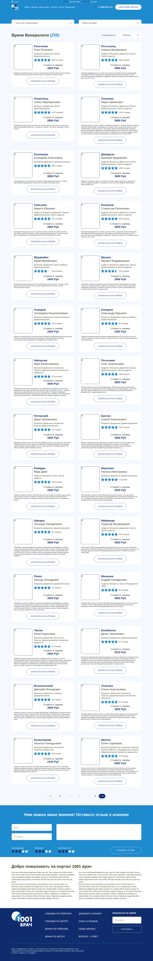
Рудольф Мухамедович (115, 522)
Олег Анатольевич (112, 362)
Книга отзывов (88, 921)
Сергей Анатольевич (114, 417)
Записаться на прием (43, 81)
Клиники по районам (58, 913)
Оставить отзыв (126, 850)
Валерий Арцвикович (114, 156)
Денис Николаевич (112, 632)
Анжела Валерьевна (113, 48)
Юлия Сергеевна (111, 741)
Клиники (34, 7)
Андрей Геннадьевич (114, 578)
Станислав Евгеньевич (115, 206)
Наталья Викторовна (114, 470)
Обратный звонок (128, 7)
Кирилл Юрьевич (44, 206)
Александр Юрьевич (114, 311)
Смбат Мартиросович (47, 100)
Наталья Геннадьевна (47, 741)
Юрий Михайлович (45, 259)
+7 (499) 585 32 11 (105, 7)
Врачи (27, 7)
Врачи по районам (56, 929)
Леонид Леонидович (46, 578)
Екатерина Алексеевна (48, 156)
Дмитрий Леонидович (47, 687)
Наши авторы (87, 929)
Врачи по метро (55, 936)
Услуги (61, 7)
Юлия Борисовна (44, 632)
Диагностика (44, 7)
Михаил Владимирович (115, 259)
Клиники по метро (56, 921)
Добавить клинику (90, 913)
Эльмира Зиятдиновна (48, 522)
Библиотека (70, 7)
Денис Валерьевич (45, 417)
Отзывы (54, 7)
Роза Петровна (43, 48)
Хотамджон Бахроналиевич (51, 311)
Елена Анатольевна (113, 687)
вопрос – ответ (88, 936)
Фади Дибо (40, 470)
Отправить (127, 929)
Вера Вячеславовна (46, 362)
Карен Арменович (112, 100)
